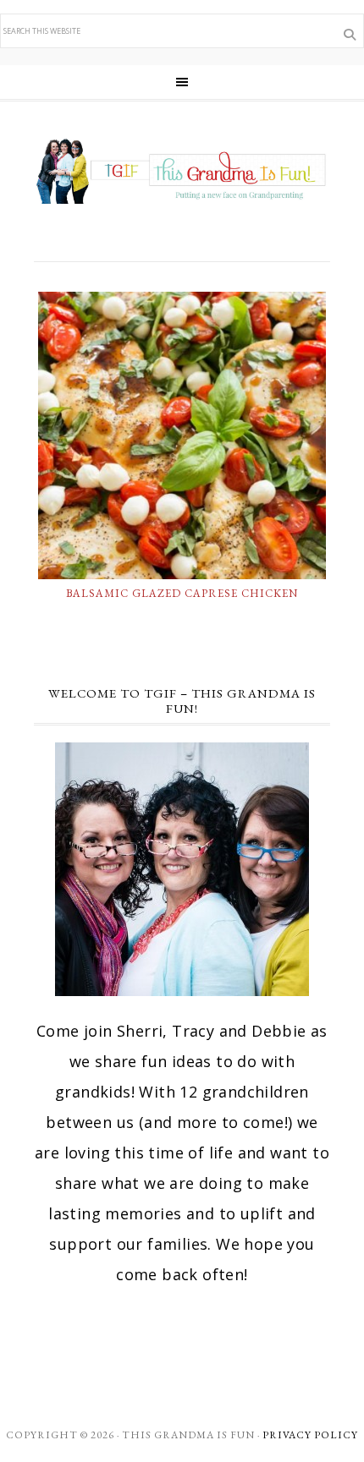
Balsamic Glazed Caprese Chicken (182, 593)
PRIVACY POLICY (310, 1435)
